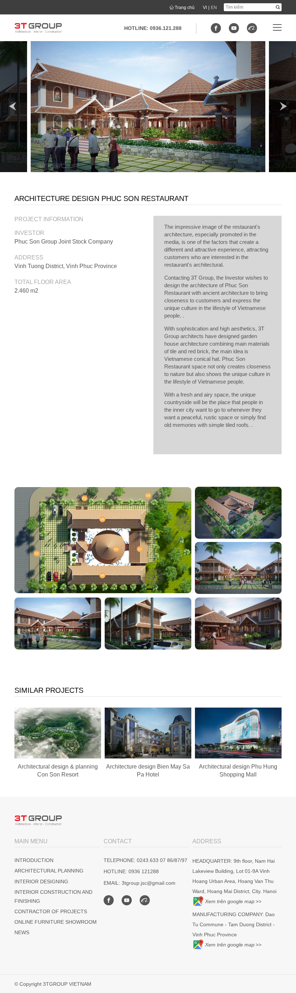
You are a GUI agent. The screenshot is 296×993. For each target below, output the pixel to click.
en (214, 7)
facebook (216, 28)
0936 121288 (144, 871)
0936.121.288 (166, 28)
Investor (29, 233)
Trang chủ (185, 7)
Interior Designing (41, 881)
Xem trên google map (229, 901)
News (21, 932)
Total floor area (42, 282)
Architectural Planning (48, 871)
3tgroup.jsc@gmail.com (148, 883)
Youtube (234, 28)
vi (205, 7)
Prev (12, 106)
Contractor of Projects (50, 911)
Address (28, 257)
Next (283, 106)
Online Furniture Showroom (55, 922)
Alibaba (252, 28)
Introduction (33, 860)
